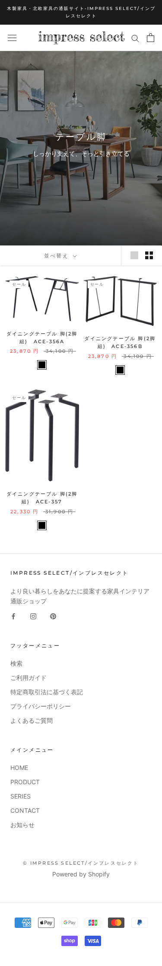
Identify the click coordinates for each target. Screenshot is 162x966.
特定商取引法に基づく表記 (46, 692)
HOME (19, 767)
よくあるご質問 (31, 720)
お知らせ (22, 824)
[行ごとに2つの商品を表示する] (149, 255)
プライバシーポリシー (40, 706)
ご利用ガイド (28, 677)
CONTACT (25, 810)
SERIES (20, 796)
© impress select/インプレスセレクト (81, 863)
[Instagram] (33, 616)
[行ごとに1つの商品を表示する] (134, 255)
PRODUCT (25, 782)
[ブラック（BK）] (41, 364)
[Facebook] (13, 616)
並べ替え (57, 255)
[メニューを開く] (12, 38)
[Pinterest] (53, 616)
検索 (16, 663)
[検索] (135, 38)
